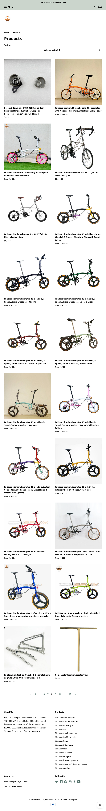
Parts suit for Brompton (65, 717)
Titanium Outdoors (63, 768)
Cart (100, 7)
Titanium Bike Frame (64, 745)
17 (70, 694)
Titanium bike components (66, 760)
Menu (10, 7)
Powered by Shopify (68, 799)
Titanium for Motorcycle (65, 737)
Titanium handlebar (63, 752)
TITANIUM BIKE (52, 799)
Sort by (7, 45)
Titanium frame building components (71, 764)
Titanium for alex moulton (66, 733)
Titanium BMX (61, 729)
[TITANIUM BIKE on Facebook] (61, 782)
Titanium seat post (63, 756)
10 (60, 694)
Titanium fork (61, 748)
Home (6, 32)
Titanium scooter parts (64, 725)
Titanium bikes (61, 741)
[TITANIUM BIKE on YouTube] (78, 782)
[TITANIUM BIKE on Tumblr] (74, 782)
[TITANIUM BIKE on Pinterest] (65, 782)
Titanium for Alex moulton (66, 721)
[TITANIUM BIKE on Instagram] (69, 782)
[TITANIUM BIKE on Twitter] (56, 782)
